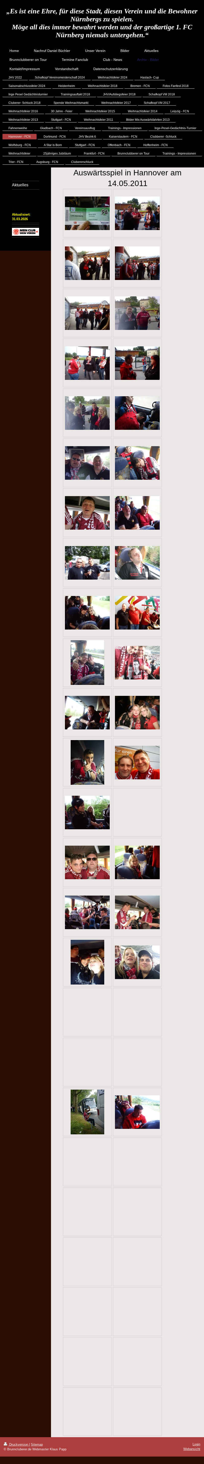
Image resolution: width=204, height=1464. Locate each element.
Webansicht (191, 1449)
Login (196, 1444)
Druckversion (18, 1444)
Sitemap (37, 1444)
